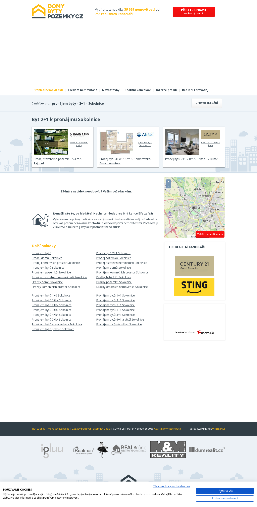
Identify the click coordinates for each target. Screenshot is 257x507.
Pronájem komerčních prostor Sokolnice (122, 272)
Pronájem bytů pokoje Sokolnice (53, 329)
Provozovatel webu (58, 428)
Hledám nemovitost (82, 90)
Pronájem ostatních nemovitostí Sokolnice (59, 277)
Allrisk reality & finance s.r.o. (145, 144)
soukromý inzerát (194, 11)
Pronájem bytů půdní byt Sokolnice (119, 324)
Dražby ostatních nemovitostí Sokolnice (122, 287)
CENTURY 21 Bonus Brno (210, 144)
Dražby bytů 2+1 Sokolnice (113, 277)
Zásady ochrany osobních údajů (171, 486)
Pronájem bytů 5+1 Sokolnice (115, 315)
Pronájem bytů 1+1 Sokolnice (115, 295)
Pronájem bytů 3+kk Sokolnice (51, 310)
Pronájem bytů (41, 253)
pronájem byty (64, 103)
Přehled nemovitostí (48, 90)
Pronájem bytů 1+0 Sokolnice (51, 295)
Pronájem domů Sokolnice (113, 267)
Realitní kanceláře (138, 90)
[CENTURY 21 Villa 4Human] (194, 267)
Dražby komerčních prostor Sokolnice (56, 287)
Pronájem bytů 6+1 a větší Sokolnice (120, 319)
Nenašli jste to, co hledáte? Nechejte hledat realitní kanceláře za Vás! (103, 213)
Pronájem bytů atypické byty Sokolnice (57, 324)
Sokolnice (96, 103)
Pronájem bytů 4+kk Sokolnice (51, 315)
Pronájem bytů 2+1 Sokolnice (115, 300)
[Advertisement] (128, 56)
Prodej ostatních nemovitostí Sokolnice (121, 263)
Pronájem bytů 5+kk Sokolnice (51, 319)
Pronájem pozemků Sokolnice (51, 272)
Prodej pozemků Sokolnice (113, 258)
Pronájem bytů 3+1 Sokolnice (115, 305)
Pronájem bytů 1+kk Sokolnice (51, 300)
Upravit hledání (207, 103)
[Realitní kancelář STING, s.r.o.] (194, 287)
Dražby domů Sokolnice (47, 282)
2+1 (82, 103)
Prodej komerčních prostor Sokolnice (56, 263)
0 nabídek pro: (41, 103)
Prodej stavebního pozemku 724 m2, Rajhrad (58, 161)
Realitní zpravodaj (195, 90)
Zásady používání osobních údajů (91, 428)
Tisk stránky (38, 428)
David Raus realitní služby (79, 144)
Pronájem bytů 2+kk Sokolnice (51, 305)
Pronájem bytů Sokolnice (48, 267)
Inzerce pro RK (166, 90)
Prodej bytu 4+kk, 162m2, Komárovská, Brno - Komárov (125, 161)
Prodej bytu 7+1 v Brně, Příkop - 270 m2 (191, 159)
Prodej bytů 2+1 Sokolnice (113, 253)
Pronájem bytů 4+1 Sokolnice (115, 310)
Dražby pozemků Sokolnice (114, 282)
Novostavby (110, 90)
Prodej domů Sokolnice (47, 258)
